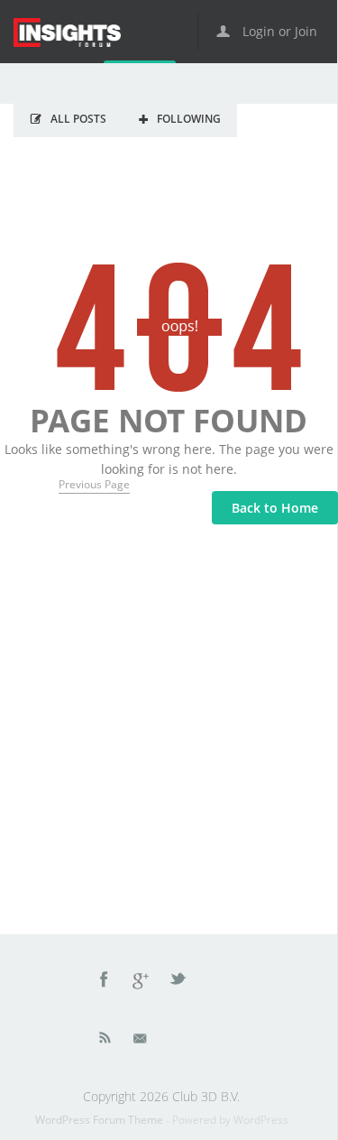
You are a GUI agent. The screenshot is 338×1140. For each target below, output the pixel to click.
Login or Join (278, 31)
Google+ (141, 982)
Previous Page (94, 484)
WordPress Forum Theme (100, 1119)
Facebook (104, 982)
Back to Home (275, 507)
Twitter (179, 982)
